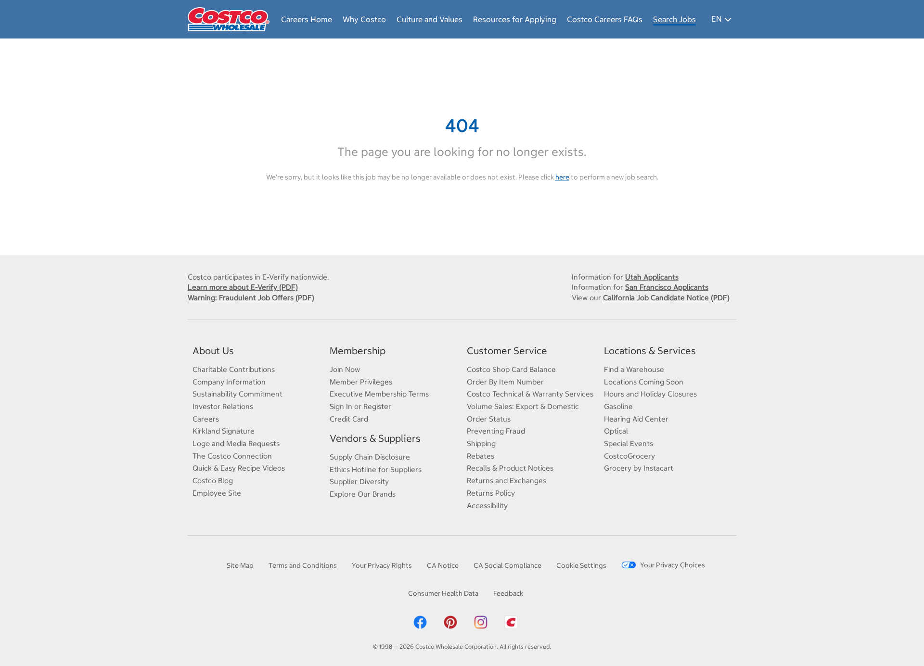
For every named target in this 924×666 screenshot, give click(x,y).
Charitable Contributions (233, 369)
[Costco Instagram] (480, 621)
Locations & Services (650, 351)
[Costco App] (511, 621)
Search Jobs (674, 19)
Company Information (229, 381)
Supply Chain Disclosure (370, 456)
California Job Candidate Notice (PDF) (666, 297)
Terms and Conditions (303, 565)
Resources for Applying (514, 19)
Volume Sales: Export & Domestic (523, 406)
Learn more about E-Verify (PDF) (243, 287)
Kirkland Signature (223, 430)
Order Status (489, 418)
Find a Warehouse (634, 369)
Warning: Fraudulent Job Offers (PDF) (251, 297)
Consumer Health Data (443, 593)
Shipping (481, 443)
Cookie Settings (581, 565)
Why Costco (364, 19)
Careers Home (306, 19)
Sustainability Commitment (237, 393)
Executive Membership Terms (379, 393)
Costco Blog (212, 480)
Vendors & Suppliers (375, 438)
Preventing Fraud (496, 430)
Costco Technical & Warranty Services (530, 393)
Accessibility (487, 505)
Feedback (508, 593)
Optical (616, 430)
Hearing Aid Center (636, 418)
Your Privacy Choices (672, 565)
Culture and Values (429, 19)
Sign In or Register (360, 406)
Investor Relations (222, 406)
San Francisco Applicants (666, 287)
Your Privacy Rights (382, 565)
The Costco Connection (232, 456)
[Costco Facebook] (420, 621)
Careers (205, 418)
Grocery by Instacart (638, 468)
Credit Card (349, 418)
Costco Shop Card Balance (511, 369)
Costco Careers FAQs (604, 19)
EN (716, 19)
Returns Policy (491, 493)
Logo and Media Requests (236, 443)
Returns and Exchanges (506, 480)
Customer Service (507, 351)
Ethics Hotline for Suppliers (376, 469)
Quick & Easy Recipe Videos (238, 468)
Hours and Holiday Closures (650, 393)
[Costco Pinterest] (450, 621)
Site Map (240, 565)
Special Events (628, 443)
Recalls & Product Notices (510, 468)
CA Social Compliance (507, 565)
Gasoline (618, 406)
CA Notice (443, 565)
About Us (213, 351)
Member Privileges (361, 381)
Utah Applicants (652, 277)
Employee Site (216, 493)
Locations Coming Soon (643, 381)
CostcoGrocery (629, 456)
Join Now (345, 369)
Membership (357, 351)
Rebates (480, 456)
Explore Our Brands (363, 494)
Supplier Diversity (359, 481)
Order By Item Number (505, 381)
